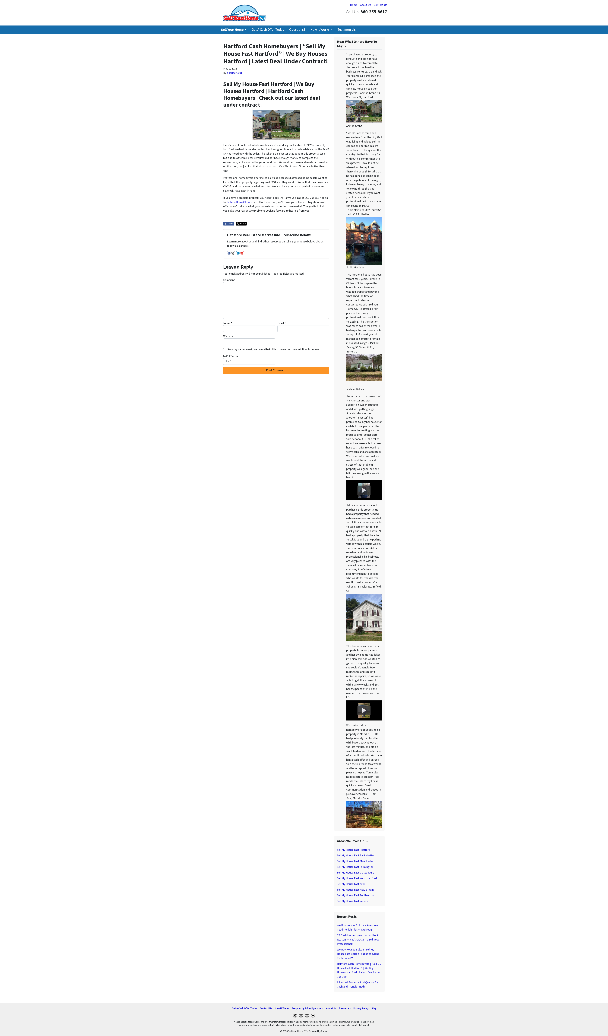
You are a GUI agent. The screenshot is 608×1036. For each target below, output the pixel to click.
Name (227, 323)
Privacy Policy (361, 1008)
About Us (365, 5)
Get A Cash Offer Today (268, 29)
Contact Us (380, 5)
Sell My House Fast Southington (355, 895)
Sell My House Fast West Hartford (357, 878)
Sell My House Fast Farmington (355, 867)
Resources (345, 1008)
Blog (373, 1008)
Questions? (297, 29)
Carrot (324, 1031)
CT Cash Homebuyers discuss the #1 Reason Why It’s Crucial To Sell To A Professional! (358, 939)
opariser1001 (234, 73)
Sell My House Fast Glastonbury (355, 873)
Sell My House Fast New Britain (355, 890)
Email (281, 323)
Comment (230, 280)
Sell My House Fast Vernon (352, 901)
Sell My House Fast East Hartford (356, 856)
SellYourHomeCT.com (239, 202)
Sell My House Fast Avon (351, 884)
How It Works (319, 29)
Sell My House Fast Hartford (353, 850)
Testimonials (346, 29)
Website (228, 336)
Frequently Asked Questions (307, 1008)
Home (353, 5)
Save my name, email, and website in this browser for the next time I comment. (274, 349)
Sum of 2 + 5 (231, 356)
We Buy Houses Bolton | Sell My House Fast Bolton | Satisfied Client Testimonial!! (358, 954)
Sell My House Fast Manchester (355, 861)
